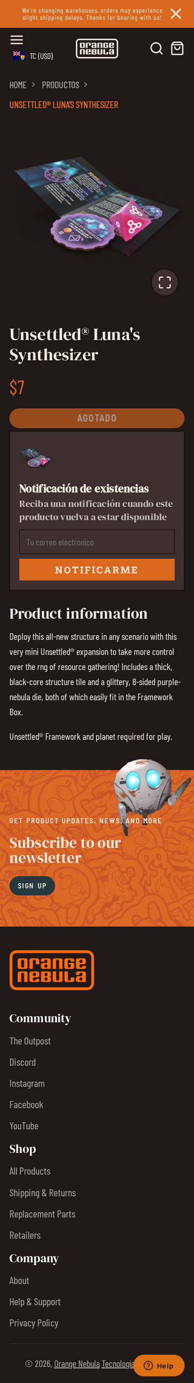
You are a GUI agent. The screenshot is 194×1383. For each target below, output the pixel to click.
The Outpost (30, 1040)
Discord (22, 1061)
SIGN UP (32, 885)
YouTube (24, 1125)
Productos (60, 84)
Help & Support (35, 1301)
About (19, 1280)
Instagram (27, 1083)
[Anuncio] (97, 14)
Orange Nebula (77, 1363)
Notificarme (97, 569)
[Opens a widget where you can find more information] (159, 1366)
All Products (29, 1170)
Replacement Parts (42, 1213)
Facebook (26, 1104)
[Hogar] (97, 48)
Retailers (24, 1234)
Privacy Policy (33, 1322)
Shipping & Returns (42, 1192)
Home (18, 84)
